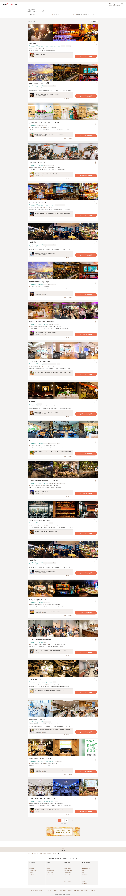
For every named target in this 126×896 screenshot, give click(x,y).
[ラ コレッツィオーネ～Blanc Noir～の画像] (63, 350)
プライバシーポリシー (48, 890)
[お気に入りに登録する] (95, 43)
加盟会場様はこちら (63, 890)
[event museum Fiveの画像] (63, 668)
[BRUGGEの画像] (63, 390)
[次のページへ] (69, 820)
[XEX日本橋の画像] (63, 231)
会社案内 (32, 890)
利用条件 (41, 890)
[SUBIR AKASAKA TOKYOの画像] (63, 708)
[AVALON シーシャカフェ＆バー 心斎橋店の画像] (63, 310)
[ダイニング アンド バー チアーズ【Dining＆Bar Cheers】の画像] (63, 111)
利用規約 (36, 890)
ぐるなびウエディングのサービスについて (80, 890)
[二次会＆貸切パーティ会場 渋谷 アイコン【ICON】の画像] (63, 469)
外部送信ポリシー (56, 890)
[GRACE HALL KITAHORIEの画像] (63, 151)
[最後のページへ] (72, 820)
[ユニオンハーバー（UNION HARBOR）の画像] (63, 628)
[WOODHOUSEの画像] (63, 32)
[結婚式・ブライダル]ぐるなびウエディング (35, 853)
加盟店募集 (70, 890)
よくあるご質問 (92, 890)
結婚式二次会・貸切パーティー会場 (50, 853)
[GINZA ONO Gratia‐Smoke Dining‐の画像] (63, 509)
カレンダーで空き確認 (87, 56)
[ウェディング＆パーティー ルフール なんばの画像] (63, 787)
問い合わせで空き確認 (87, 175)
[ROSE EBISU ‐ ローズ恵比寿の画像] (63, 191)
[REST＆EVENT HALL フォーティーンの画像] (63, 747)
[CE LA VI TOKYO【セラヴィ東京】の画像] (63, 72)
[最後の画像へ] (96, 32)
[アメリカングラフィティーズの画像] (63, 588)
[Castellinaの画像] (63, 429)
